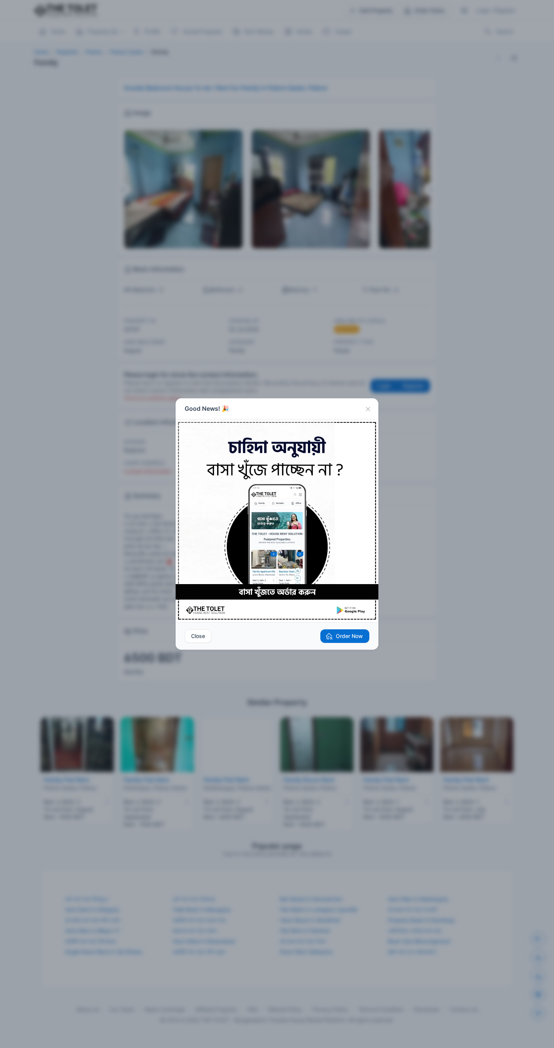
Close (198, 636)
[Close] (367, 408)
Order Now (349, 636)
